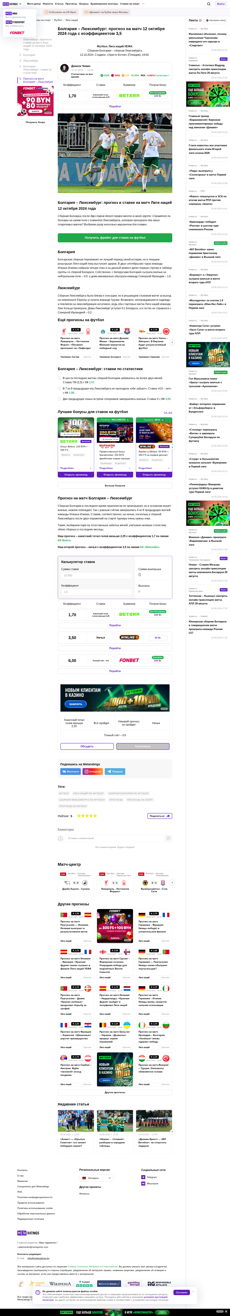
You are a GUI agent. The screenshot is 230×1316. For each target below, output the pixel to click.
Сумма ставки (70, 569)
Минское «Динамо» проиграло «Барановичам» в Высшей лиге (207, 541)
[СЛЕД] (172, 342)
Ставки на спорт (130, 3)
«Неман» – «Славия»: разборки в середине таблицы (112, 1142)
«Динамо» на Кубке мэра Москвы (108, 12)
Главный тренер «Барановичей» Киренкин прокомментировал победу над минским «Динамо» (206, 122)
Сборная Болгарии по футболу (128, 793)
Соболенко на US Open (62, 12)
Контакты (22, 1170)
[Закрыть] (225, 1312)
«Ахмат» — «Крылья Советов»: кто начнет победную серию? (73, 1142)
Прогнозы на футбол (73, 806)
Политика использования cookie (35, 1208)
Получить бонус (35, 122)
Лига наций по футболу (88, 793)
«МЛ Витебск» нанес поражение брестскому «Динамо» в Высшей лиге (205, 253)
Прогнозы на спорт (140, 799)
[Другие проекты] (12, 4)
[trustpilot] (84, 1284)
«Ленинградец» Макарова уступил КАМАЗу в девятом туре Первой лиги (206, 488)
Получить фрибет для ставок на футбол (115, 237)
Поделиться (157, 816)
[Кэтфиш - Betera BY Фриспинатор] (115, 1312)
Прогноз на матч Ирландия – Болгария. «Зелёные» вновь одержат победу (152, 1036)
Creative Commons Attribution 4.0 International (93, 1266)
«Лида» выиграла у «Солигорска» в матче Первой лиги (207, 174)
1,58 (71, 392)
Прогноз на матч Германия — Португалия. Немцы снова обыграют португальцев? (153, 963)
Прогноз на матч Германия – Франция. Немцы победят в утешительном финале (152, 926)
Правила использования (30, 1202)
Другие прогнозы (73, 904)
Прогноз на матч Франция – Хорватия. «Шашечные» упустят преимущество (75, 1035)
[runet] (20, 1284)
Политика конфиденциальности (34, 1197)
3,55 (168, 399)
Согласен (181, 1292)
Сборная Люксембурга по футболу (82, 799)
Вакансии (22, 1181)
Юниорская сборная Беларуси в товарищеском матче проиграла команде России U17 (207, 627)
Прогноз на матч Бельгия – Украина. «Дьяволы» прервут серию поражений (114, 1036)
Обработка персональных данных (36, 1213)
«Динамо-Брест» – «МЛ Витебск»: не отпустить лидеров (152, 1142)
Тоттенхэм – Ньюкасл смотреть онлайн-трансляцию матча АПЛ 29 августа (208, 599)
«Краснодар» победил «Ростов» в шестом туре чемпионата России (204, 225)
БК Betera (64, 540)
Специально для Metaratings (33, 1186)
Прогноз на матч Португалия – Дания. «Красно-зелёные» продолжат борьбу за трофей (73, 1002)
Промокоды (106, 463)
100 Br (157, 95)
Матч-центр (34, 3)
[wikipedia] (60, 1284)
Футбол (64, 793)
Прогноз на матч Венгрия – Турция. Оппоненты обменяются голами (153, 1068)
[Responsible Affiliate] (159, 1284)
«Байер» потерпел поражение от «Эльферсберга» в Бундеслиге (207, 408)
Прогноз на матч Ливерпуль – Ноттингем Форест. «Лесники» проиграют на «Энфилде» (75, 343)
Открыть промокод (75, 474)
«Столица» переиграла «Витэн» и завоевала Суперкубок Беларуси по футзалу (204, 435)
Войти (221, 4)
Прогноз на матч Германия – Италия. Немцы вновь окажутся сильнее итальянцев (153, 1000)
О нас (20, 1175)
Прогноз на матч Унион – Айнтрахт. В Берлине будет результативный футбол (153, 343)
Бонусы (84, 3)
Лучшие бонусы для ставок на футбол (93, 412)
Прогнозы (71, 3)
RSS (19, 1191)
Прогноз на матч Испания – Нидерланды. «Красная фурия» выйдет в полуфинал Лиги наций (114, 1000)
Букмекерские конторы (104, 3)
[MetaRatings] (28, 1233)
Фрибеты (65, 455)
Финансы (84, 1193)
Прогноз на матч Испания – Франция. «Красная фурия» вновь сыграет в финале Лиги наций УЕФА (75, 963)
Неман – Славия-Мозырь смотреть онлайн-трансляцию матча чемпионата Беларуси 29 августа (208, 570)
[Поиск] (208, 4)
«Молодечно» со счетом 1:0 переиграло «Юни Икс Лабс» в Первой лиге (207, 304)
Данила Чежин (80, 66)
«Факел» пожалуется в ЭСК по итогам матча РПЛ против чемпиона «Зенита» (207, 200)
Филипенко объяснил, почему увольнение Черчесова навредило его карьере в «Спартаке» (207, 39)
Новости (48, 3)
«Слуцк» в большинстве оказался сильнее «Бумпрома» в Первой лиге (208, 462)
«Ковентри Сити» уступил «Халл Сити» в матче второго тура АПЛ (207, 329)
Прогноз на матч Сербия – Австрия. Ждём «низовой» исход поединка (75, 1070)
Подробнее (67, 468)
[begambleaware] (109, 1284)
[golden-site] (36, 1284)
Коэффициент (70, 585)
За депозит (79, 455)
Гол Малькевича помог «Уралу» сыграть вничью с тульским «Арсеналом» (205, 382)
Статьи (59, 3)
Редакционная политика (30, 1219)
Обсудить (87, 746)
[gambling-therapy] (134, 1284)
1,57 (91, 382)
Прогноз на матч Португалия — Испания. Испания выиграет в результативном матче (74, 926)
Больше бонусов (115, 485)
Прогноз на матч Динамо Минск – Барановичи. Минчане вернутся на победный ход (114, 343)
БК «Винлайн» (149, 547)
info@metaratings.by (38, 1258)
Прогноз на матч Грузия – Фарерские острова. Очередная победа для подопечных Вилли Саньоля (115, 965)
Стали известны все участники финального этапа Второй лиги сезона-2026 (208, 149)
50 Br (158, 637)
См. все (168, 412)
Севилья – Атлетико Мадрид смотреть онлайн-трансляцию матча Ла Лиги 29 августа (207, 69)
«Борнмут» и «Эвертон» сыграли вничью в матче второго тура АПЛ (204, 278)
